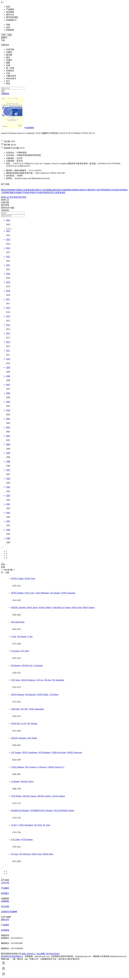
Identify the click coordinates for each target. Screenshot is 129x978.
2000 (8, 444)
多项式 (62, 192)
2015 (8, 316)
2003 (8, 419)
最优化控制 (6, 190)
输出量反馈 (54, 190)
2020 (8, 274)
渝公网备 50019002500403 (48, 954)
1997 (8, 470)
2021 (8, 265)
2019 (8, 282)
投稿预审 (30, 128)
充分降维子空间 (20, 192)
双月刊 (110, 190)
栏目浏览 (14, 197)
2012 (8, 342)
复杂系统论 (74, 190)
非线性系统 (34, 190)
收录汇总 (5, 197)
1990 (8, 530)
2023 (8, 248)
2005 (8, 402)
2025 (8, 231)
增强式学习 (92, 190)
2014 (8, 325)
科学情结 (31, 192)
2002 (8, 427)
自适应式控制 (120, 190)
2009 (8, 367)
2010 (8, 359)
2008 (8, 376)
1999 (8, 453)
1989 (8, 538)
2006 (8, 393)
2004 (8, 410)
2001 (8, 436)
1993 (8, 504)
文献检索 (5, 94)
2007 (8, 385)
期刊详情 (22, 197)
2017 (8, 299)
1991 (8, 521)
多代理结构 (102, 190)
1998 (8, 461)
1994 (8, 496)
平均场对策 (40, 192)
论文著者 (25, 190)
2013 (8, 333)
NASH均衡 (44, 190)
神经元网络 (16, 190)
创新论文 (83, 190)
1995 (8, 487)
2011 (8, 350)
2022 (8, 256)
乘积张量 (9, 192)
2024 (8, 239)
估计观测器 (64, 190)
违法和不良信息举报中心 (12, 956)
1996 (8, 478)
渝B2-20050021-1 (29, 954)
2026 (8, 220)
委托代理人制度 (52, 192)
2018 (8, 291)
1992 (8, 513)
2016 (8, 308)
